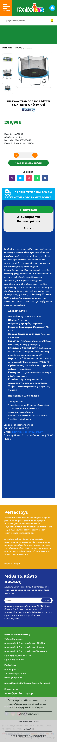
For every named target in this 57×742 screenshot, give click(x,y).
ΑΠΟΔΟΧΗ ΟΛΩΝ (28, 714)
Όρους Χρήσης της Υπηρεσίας (19, 615)
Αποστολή (46, 600)
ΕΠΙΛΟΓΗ (29, 728)
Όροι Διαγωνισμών (14, 659)
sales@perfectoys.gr (18, 693)
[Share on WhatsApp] (37, 178)
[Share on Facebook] (45, 178)
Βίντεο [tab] (28, 228)
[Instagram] (29, 178)
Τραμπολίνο (27, 48)
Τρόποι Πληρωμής (13, 639)
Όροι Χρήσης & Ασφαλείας (18, 655)
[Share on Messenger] (20, 178)
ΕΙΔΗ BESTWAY (15, 48)
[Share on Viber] (12, 178)
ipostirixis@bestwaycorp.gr (27, 431)
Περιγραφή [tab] (28, 210)
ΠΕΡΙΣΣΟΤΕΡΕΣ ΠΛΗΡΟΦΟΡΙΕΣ (28, 736)
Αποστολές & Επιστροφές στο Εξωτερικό (25, 651)
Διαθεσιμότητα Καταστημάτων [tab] (28, 219)
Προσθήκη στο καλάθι (28, 162)
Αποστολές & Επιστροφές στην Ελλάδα (24, 643)
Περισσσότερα (12, 563)
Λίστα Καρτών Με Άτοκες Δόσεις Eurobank (27, 683)
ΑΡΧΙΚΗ (4, 48)
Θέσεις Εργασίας (13, 677)
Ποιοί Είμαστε (11, 669)
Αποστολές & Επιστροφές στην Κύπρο (24, 647)
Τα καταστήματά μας (15, 673)
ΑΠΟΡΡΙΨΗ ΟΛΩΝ (29, 721)
